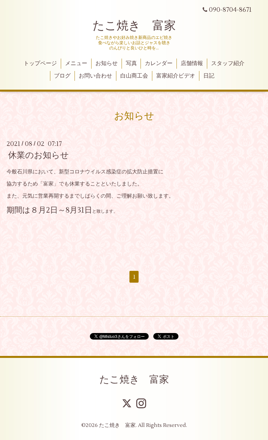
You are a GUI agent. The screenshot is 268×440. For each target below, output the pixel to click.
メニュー (76, 63)
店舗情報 (192, 63)
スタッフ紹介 (227, 63)
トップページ (40, 63)
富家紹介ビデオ (175, 75)
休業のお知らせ (38, 155)
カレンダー (159, 63)
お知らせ (106, 63)
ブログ (62, 75)
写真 (131, 63)
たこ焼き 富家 (134, 25)
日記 (208, 75)
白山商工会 (134, 75)
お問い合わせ (95, 75)
